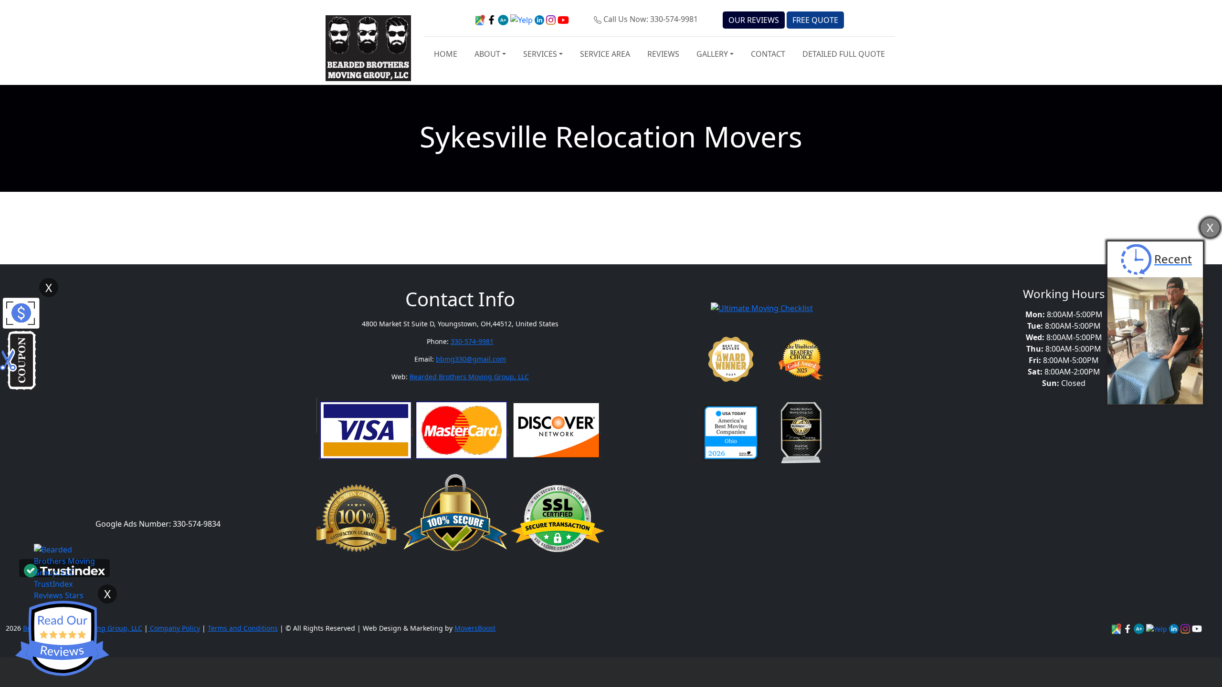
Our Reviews (753, 20)
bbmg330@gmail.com (471, 359)
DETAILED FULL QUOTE (843, 54)
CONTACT (768, 54)
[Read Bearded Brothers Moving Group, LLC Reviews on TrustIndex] (64, 569)
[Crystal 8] (801, 432)
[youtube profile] (563, 19)
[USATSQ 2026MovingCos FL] (731, 432)
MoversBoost (474, 628)
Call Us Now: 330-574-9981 (650, 19)
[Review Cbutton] (62, 638)
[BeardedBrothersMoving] (1117, 628)
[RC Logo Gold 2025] (801, 359)
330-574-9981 (472, 341)
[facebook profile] (492, 19)
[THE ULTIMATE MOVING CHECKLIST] (762, 307)
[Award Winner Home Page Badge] (731, 359)
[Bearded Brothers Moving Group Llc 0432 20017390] (1140, 628)
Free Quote (815, 20)
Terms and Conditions (243, 628)
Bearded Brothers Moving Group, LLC (469, 376)
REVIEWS (663, 54)
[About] (1174, 628)
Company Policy (174, 628)
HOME (445, 54)
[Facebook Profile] (1128, 628)
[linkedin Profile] (1157, 628)
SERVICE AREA (605, 54)
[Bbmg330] (1186, 628)
